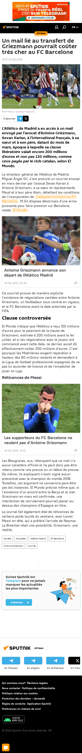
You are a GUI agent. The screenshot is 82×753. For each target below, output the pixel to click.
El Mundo (20, 210)
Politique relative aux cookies (20, 693)
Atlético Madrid (38, 538)
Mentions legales (37, 683)
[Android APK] (14, 720)
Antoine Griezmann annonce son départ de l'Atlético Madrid (35, 273)
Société (7, 538)
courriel (32, 545)
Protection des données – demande (23, 698)
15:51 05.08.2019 (12, 59)
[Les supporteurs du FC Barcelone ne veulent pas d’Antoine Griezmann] (41, 408)
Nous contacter (11, 688)
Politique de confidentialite (38, 688)
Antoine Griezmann (13, 545)
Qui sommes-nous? (14, 683)
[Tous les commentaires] (6, 747)
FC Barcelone (57, 538)
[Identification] (56, 27)
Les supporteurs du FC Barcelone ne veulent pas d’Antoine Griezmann (38, 440)
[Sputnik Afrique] (11, 28)
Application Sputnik (39, 703)
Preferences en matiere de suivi (21, 709)
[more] (76, 283)
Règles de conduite (14, 703)
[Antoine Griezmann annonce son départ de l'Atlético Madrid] (41, 240)
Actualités (21, 538)
